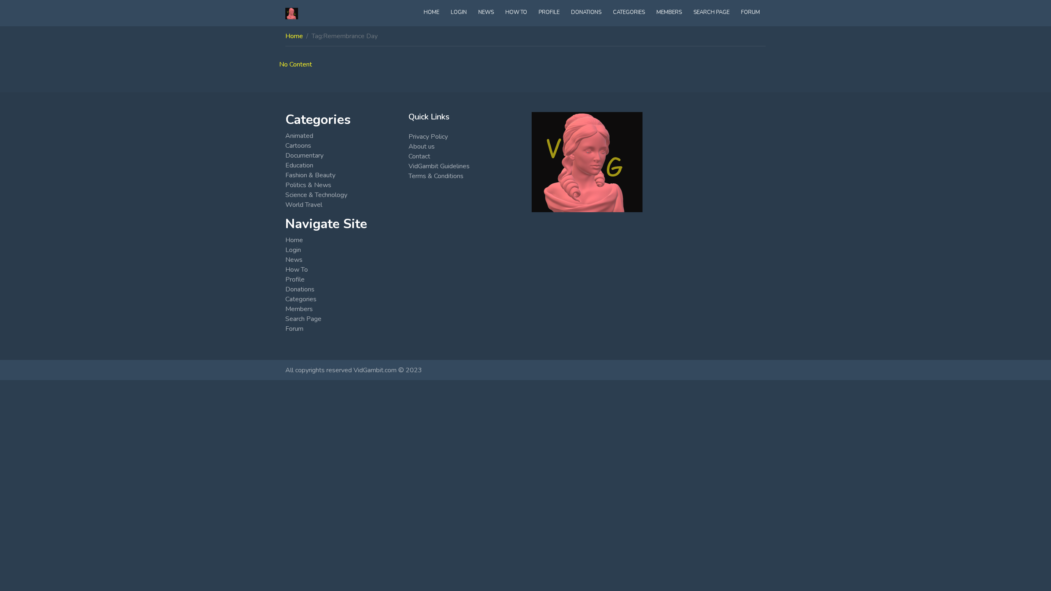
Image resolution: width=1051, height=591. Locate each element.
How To (516, 12)
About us (421, 146)
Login (459, 12)
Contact (419, 156)
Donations (586, 12)
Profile (549, 12)
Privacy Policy (428, 136)
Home (431, 12)
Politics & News (308, 185)
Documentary (304, 155)
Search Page (711, 12)
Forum (750, 12)
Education (299, 165)
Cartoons (298, 145)
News (486, 12)
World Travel (303, 204)
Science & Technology (316, 194)
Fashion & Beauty (310, 175)
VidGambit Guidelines (439, 166)
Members (669, 12)
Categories (629, 12)
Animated (299, 135)
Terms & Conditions (436, 176)
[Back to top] (25, 542)
